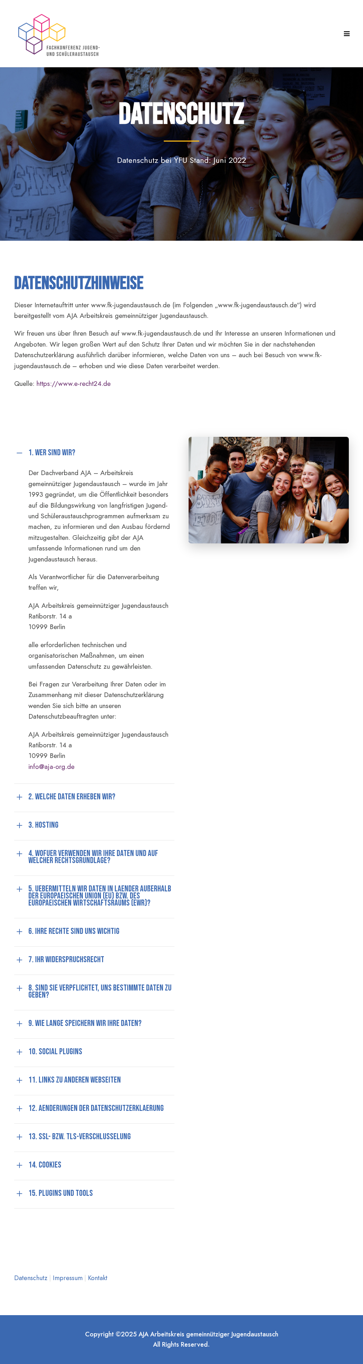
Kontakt (97, 1278)
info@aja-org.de (51, 766)
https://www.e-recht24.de (74, 383)
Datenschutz (31, 1278)
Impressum (68, 1278)
